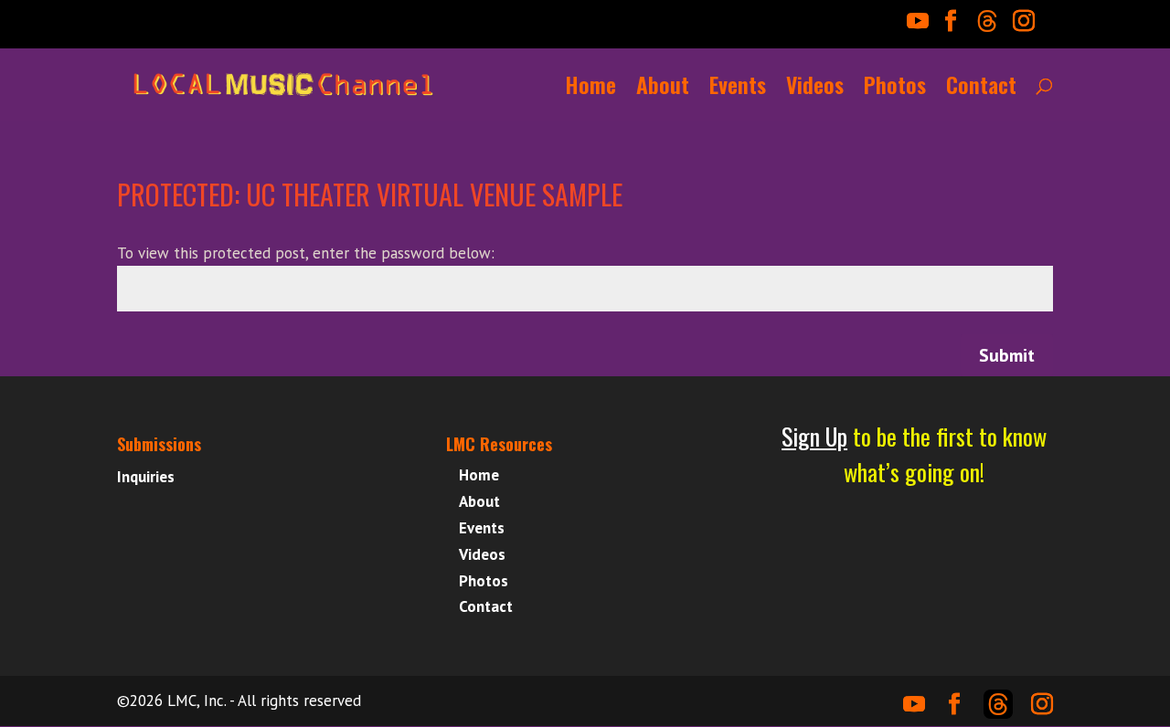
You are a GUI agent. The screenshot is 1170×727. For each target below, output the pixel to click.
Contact (981, 89)
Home (591, 89)
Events (737, 89)
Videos (815, 89)
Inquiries (146, 477)
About (662, 89)
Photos (895, 89)
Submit (1007, 355)
